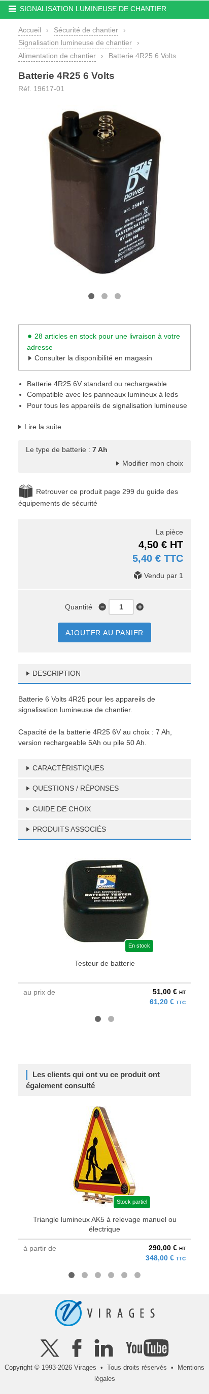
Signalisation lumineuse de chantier (75, 42)
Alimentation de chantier (57, 56)
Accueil (29, 30)
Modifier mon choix (152, 463)
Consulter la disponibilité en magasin (93, 358)
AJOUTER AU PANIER (104, 633)
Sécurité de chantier (86, 30)
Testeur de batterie (105, 963)
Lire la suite (42, 427)
